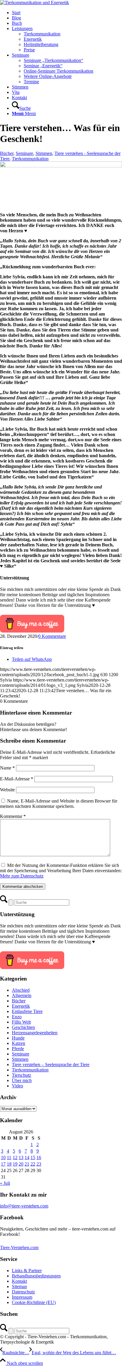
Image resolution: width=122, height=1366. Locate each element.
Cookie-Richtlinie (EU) (34, 1302)
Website (7, 789)
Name (7, 767)
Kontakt (19, 1281)
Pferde (18, 1048)
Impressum (22, 1297)
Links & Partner (27, 1270)
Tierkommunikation (30, 158)
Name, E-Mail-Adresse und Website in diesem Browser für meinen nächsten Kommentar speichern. (58, 803)
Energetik (21, 1006)
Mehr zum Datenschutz (22, 875)
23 (38, 1163)
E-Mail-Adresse (16, 778)
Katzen (18, 1043)
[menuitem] (67, 12)
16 (38, 1157)
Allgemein (21, 995)
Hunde (18, 1037)
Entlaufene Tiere (27, 1011)
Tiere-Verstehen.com (19, 1247)
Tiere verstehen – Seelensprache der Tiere (50, 1064)
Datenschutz (23, 1291)
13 (21, 1157)
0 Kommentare (52, 636)
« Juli (5, 1183)
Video (17, 1085)
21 (27, 1163)
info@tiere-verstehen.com (24, 1205)
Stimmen (44, 153)
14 (27, 1157)
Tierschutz (21, 1075)
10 (3, 1157)
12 (15, 1157)
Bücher (6, 153)
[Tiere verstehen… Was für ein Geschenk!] (61, 165)
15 (32, 1157)
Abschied (21, 990)
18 (9, 1163)
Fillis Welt (21, 1021)
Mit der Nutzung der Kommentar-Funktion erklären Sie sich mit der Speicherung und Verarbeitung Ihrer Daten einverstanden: (61, 870)
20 (21, 1163)
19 (15, 1163)
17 (3, 1163)
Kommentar (13, 816)
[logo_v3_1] (34, 2)
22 (32, 1163)
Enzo (17, 1016)
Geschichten (23, 1027)
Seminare (24, 153)
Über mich (22, 1080)
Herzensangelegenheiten (34, 1032)
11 (9, 1157)
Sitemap (19, 1286)
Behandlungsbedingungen (36, 1275)
